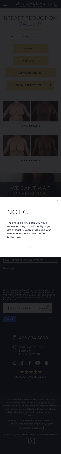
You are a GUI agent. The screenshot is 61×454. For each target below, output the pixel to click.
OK (30, 247)
